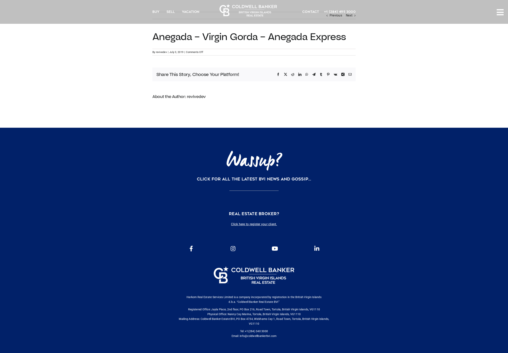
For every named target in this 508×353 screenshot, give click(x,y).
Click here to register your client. (254, 224)
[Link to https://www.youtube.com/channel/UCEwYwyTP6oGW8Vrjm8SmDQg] (274, 248)
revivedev (161, 52)
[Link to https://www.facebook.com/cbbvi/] (191, 248)
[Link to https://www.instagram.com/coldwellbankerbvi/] (233, 248)
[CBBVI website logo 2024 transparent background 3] (248, 10)
